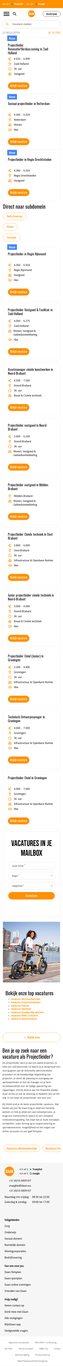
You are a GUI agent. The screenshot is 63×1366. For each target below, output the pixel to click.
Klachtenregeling (22, 1355)
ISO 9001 (9, 1349)
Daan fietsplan (13, 1272)
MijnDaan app (13, 1324)
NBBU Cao (43, 1349)
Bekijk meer (31, 1037)
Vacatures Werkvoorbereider (21, 1148)
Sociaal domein (13, 1238)
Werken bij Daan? (26, 1349)
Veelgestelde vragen (16, 1330)
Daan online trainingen (18, 1284)
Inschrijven (51, 14)
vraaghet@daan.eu (20, 1185)
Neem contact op (14, 1305)
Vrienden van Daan (15, 1291)
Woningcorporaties (15, 1251)
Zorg (7, 1226)
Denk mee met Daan (16, 1311)
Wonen (10, 227)
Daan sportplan (13, 1278)
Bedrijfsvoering (14, 216)
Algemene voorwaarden (19, 1342)
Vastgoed (11, 237)
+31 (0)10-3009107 (20, 1180)
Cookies (57, 1349)
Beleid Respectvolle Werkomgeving (32, 1361)
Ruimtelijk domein (15, 1245)
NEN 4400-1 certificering (45, 1342)
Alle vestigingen (13, 1318)
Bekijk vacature (18, 85)
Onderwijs (10, 1232)
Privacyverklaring (42, 1355)
